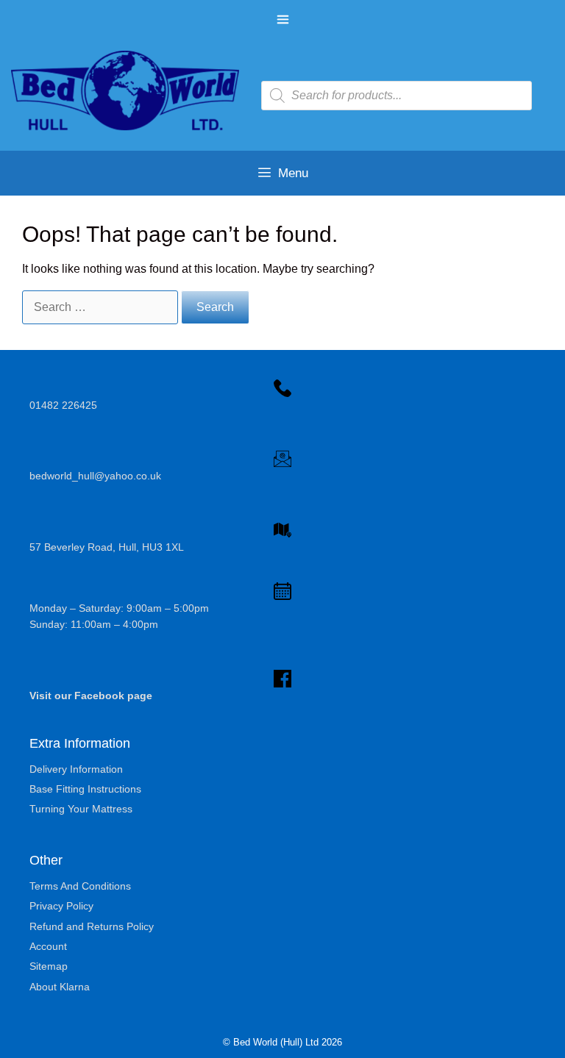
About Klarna (59, 987)
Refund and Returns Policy (91, 926)
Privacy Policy (61, 906)
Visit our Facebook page (90, 695)
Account (48, 946)
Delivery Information (76, 769)
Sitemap (48, 966)
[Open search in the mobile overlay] (396, 95)
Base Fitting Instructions (85, 789)
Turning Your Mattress (80, 809)
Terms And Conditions (80, 886)
